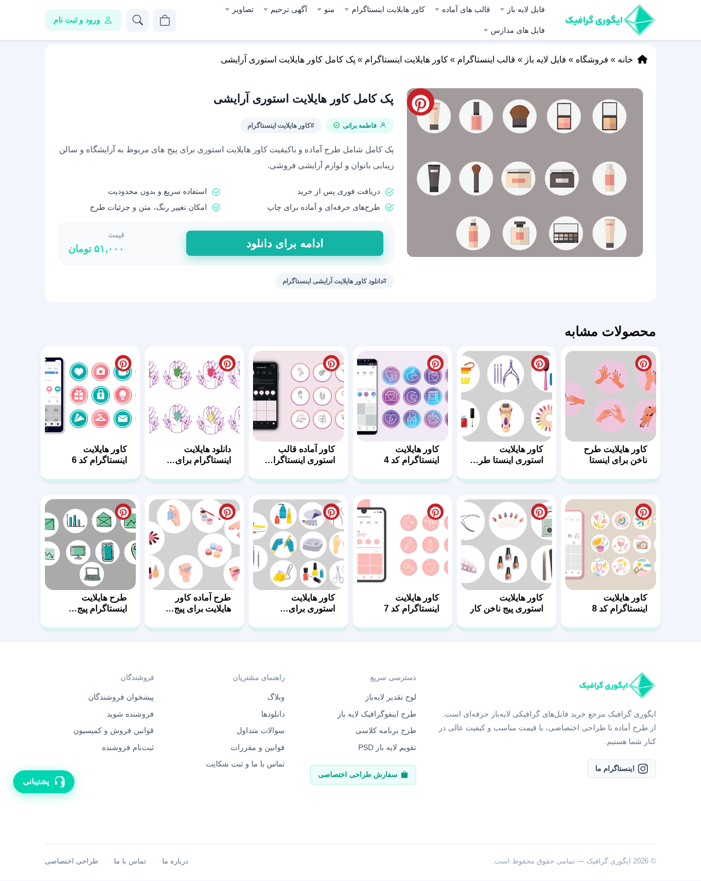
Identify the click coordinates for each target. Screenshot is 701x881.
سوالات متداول (261, 730)
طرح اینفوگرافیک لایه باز (376, 714)
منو (329, 9)
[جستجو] (137, 20)
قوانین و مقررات (258, 747)
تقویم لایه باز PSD (387, 747)
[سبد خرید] (164, 20)
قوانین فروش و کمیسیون (113, 730)
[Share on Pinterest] (643, 363)
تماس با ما (130, 861)
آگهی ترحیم (289, 9)
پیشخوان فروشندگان (121, 697)
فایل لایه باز (526, 9)
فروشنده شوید (130, 714)
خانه (625, 59)
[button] (525, 172)
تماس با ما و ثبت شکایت (245, 763)
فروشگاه (592, 59)
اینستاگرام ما (615, 768)
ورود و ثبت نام (77, 19)
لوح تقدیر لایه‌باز (390, 697)
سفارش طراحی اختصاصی (358, 774)
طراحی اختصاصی (71, 861)
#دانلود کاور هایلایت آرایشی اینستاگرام (335, 281)
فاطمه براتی (360, 125)
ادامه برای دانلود (285, 243)
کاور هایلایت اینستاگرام (388, 9)
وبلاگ (276, 697)
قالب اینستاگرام (486, 59)
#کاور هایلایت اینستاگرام (281, 125)
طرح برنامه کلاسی (385, 730)
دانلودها (273, 714)
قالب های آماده (466, 9)
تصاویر (243, 9)
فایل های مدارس (518, 30)
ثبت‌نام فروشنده (128, 747)
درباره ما (175, 861)
